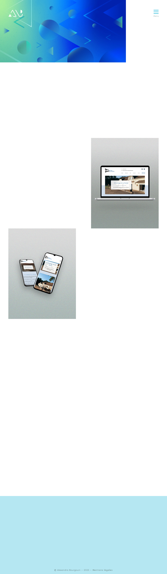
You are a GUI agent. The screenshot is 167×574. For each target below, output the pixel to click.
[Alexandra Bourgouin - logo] (15, 13)
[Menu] (156, 13)
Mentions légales (103, 570)
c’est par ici (99, 538)
